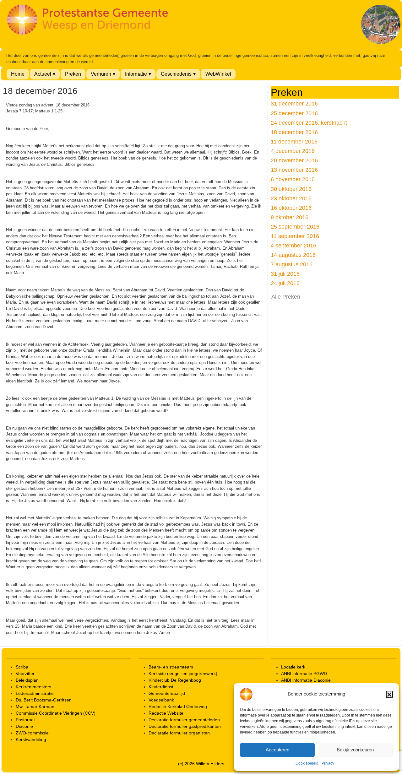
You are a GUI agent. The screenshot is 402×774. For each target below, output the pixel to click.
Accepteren (277, 749)
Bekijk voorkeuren (355, 749)
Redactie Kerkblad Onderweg (178, 706)
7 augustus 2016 (291, 264)
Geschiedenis (176, 74)
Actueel (42, 74)
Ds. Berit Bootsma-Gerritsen (44, 699)
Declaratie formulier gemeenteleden (184, 719)
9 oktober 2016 (289, 217)
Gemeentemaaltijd (167, 693)
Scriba (22, 666)
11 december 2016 (294, 141)
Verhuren (101, 74)
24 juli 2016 (285, 283)
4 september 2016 (293, 245)
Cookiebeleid (307, 763)
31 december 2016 (294, 103)
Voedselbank (161, 699)
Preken (73, 74)
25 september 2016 (295, 226)
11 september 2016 (295, 236)
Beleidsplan (27, 680)
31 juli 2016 (285, 273)
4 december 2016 (293, 151)
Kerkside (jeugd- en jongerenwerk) (183, 673)
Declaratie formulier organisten (179, 732)
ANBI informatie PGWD (304, 673)
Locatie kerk (293, 666)
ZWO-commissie (32, 732)
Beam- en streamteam (171, 666)
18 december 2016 (294, 132)
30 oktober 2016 (291, 189)
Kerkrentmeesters (33, 686)
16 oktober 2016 (291, 207)
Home (17, 74)
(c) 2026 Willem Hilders (201, 763)
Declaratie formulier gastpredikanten (185, 726)
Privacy (328, 763)
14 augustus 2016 (293, 255)
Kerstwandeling (31, 739)
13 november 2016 (294, 169)
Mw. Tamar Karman (35, 706)
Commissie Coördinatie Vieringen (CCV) (55, 713)
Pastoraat (25, 719)
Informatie (136, 74)
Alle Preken (285, 297)
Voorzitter (25, 673)
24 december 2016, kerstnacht (309, 122)
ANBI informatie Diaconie (306, 680)
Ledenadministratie (35, 693)
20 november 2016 (294, 160)
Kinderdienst (161, 686)
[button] (389, 694)
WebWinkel (218, 74)
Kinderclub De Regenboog (175, 680)
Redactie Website (166, 713)
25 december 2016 (294, 113)
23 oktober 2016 (291, 198)
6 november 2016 (293, 179)
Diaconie (24, 726)
